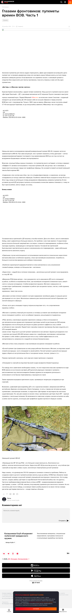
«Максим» (35, 97)
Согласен (36, 609)
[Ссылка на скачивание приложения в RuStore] (36, 565)
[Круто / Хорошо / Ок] (3, 494)
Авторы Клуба (10, 542)
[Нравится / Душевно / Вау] (13, 494)
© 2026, (15, 559)
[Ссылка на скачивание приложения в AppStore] (36, 576)
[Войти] (65, 2)
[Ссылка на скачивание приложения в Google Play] (36, 570)
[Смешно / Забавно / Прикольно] (10, 494)
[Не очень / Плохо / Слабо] (7, 494)
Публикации (5, 7)
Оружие (5, 20)
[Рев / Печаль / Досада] (17, 494)
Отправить (62, 521)
